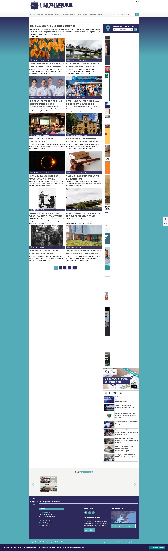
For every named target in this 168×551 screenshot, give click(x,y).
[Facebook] (86, 322)
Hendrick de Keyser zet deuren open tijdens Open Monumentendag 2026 (125, 218)
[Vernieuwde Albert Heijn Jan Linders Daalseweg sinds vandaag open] (84, 87)
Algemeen (40, 14)
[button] (34, 36)
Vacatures (93, 14)
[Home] (31, 14)
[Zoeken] (137, 14)
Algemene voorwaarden (110, 351)
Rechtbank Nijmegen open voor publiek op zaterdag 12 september (82, 140)
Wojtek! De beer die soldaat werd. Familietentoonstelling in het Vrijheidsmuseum (46, 215)
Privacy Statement (131, 351)
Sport (79, 14)
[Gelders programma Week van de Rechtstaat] (84, 162)
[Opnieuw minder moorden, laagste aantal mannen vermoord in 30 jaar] (109, 211)
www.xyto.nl (46, 335)
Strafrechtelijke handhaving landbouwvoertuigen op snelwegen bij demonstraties (83, 65)
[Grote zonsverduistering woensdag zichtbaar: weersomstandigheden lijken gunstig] (47, 162)
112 (34, 14)
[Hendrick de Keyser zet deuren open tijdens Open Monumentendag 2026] (109, 219)
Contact (100, 14)
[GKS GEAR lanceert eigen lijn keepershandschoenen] (47, 87)
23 (74, 268)
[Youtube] (90, 322)
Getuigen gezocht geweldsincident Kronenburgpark (121, 169)
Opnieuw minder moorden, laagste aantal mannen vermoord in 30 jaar (126, 210)
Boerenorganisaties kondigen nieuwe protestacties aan (83, 215)
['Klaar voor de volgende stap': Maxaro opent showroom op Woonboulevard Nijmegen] (84, 237)
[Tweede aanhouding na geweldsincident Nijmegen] (109, 177)
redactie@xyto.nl (47, 332)
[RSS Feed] (93, 322)
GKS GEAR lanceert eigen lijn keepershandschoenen (45, 102)
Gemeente (58, 14)
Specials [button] (72, 14)
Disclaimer (121, 351)
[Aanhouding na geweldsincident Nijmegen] (109, 194)
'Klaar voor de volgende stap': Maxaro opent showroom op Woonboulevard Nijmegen (83, 252)
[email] (165, 223)
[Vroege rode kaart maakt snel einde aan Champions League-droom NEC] (109, 186)
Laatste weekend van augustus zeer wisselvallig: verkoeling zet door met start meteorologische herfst (47, 65)
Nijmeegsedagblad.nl (56, 5)
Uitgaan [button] (85, 14)
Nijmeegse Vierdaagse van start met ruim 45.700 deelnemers (43, 252)
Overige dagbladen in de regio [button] (121, 335)
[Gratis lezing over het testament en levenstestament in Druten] (47, 124)
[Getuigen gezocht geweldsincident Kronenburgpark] (109, 169)
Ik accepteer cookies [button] (157, 547)
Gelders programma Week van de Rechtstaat (83, 177)
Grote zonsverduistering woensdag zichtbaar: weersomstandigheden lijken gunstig (46, 177)
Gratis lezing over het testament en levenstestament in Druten (45, 140)
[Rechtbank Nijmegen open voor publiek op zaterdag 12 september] (84, 124)
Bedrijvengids (49, 14)
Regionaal (66, 14)
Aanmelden (89, 340)
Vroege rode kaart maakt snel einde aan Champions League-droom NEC (125, 185)
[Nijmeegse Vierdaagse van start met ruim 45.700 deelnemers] (47, 237)
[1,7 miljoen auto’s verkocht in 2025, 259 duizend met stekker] (109, 227)
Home (33, 20)
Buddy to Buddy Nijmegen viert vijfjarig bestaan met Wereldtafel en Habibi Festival (126, 202)
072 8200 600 (46, 330)
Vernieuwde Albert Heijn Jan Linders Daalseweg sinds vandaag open (82, 103)
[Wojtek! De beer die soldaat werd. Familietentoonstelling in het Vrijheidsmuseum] (47, 199)
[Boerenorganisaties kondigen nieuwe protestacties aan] (84, 199)
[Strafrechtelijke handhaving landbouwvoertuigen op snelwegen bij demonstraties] (84, 50)
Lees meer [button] (81, 547)
